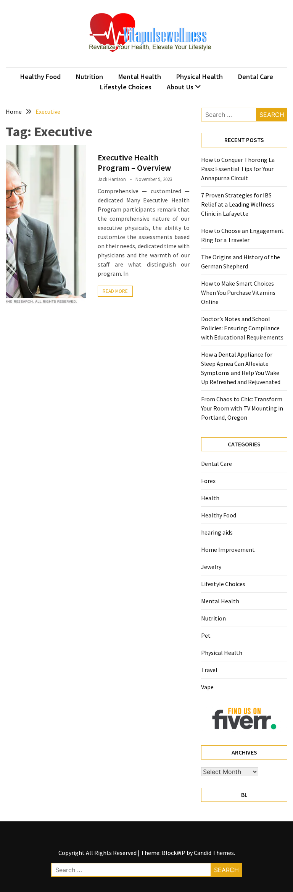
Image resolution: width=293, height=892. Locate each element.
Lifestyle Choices (125, 86)
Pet (206, 635)
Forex (208, 481)
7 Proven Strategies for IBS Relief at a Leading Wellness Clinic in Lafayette (237, 204)
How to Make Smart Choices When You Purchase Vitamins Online (238, 292)
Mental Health (139, 76)
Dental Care (255, 76)
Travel (209, 670)
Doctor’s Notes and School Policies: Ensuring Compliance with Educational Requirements (242, 328)
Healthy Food (40, 76)
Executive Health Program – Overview (134, 162)
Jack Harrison (112, 179)
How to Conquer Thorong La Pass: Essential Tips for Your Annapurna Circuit (238, 169)
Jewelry (211, 566)
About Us (180, 86)
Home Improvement (228, 549)
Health (210, 498)
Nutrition (89, 76)
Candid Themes (214, 852)
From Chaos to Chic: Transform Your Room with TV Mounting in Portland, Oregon (242, 408)
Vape (207, 687)
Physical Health (199, 76)
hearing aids (217, 532)
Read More (115, 291)
